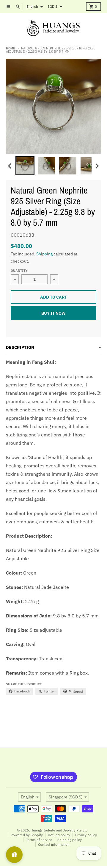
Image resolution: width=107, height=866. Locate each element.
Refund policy (59, 835)
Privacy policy (86, 835)
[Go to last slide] (10, 166)
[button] (24, 165)
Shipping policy (69, 839)
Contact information (54, 844)
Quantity (19, 271)
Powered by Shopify (27, 835)
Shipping (44, 254)
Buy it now (53, 313)
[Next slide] (97, 166)
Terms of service (39, 839)
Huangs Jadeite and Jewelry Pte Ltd (59, 830)
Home (10, 48)
